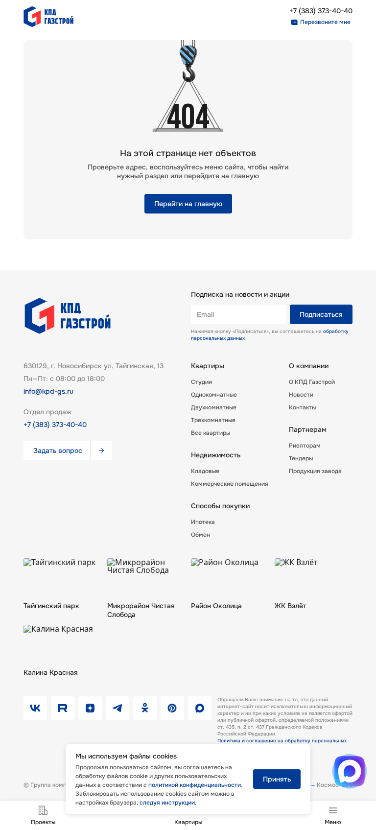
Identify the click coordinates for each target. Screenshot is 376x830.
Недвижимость (215, 455)
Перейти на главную (188, 203)
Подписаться (321, 314)
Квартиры (207, 365)
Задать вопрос (57, 450)
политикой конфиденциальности (194, 785)
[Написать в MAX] (349, 771)
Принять (277, 779)
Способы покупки (220, 505)
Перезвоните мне (325, 22)
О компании (309, 365)
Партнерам (308, 429)
